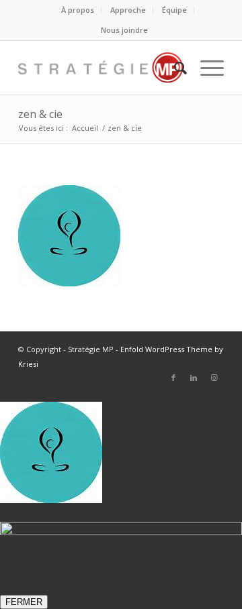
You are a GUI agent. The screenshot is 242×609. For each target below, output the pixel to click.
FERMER (23, 602)
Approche (128, 10)
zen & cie (40, 114)
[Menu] (205, 68)
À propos (77, 10)
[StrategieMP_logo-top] (100, 68)
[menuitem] (78, 10)
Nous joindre (124, 30)
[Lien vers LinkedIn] (194, 378)
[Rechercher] (174, 68)
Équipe (174, 10)
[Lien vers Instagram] (214, 378)
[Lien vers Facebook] (173, 378)
